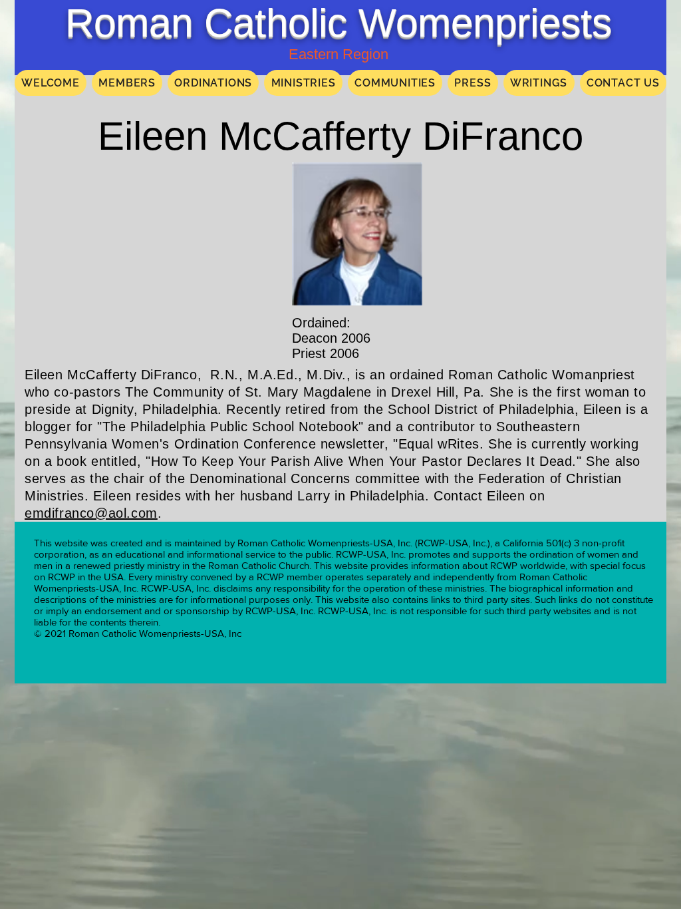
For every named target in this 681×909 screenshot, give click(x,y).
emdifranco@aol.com (91, 513)
